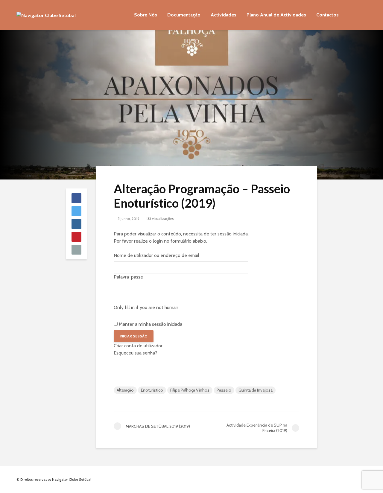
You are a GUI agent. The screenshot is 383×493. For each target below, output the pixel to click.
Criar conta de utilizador (138, 346)
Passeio (224, 390)
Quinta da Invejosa (255, 390)
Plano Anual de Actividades (276, 15)
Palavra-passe (128, 277)
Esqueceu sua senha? (135, 353)
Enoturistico (152, 390)
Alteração (125, 390)
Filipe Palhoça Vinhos (189, 390)
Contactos (327, 15)
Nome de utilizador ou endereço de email (156, 255)
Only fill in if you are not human (146, 307)
